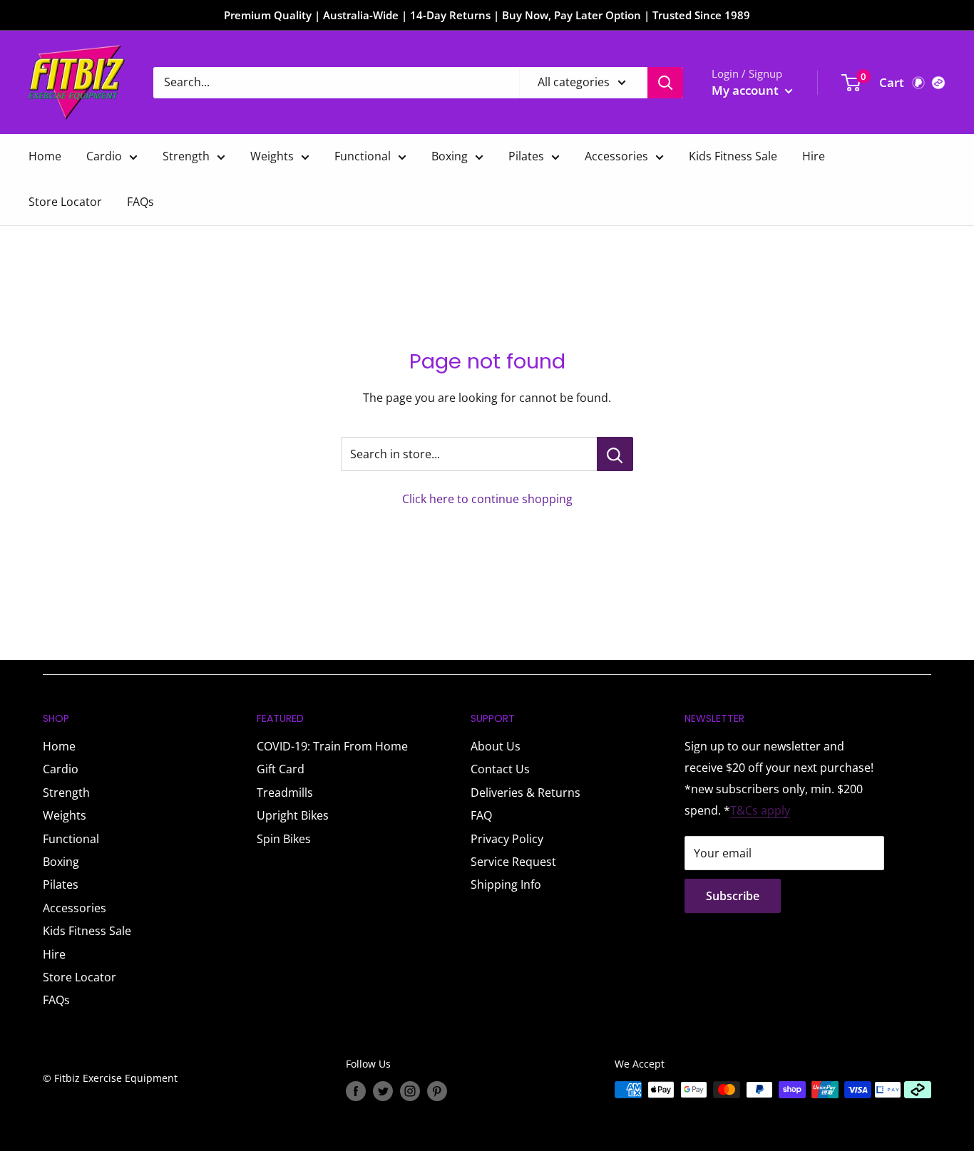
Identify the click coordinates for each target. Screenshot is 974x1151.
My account (746, 90)
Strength (186, 156)
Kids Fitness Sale (733, 156)
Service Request (513, 861)
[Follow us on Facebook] (356, 1091)
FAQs (140, 202)
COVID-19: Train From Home (332, 746)
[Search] (665, 82)
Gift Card (280, 769)
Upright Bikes (293, 815)
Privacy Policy (507, 839)
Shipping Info (506, 884)
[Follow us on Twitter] (383, 1091)
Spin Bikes (284, 839)
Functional (362, 156)
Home (45, 156)
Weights (272, 156)
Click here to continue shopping (487, 499)
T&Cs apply (760, 810)
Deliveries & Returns (525, 792)
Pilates (526, 156)
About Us (496, 746)
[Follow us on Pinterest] (437, 1091)
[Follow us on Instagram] (410, 1091)
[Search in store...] (615, 454)
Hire (813, 156)
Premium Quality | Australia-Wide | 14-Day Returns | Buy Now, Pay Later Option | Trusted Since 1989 (487, 15)
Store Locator (65, 202)
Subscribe (732, 896)
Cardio (104, 156)
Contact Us (500, 769)
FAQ (481, 815)
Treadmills (285, 792)
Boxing (449, 156)
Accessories (616, 156)
